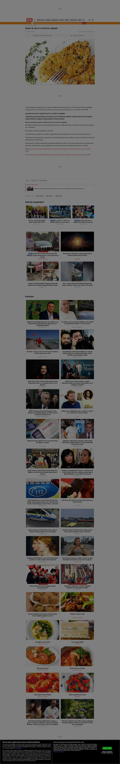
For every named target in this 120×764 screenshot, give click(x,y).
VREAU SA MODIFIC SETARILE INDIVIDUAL (107, 752)
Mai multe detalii (17, 748)
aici (12, 756)
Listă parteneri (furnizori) (58, 751)
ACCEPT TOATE (107, 748)
